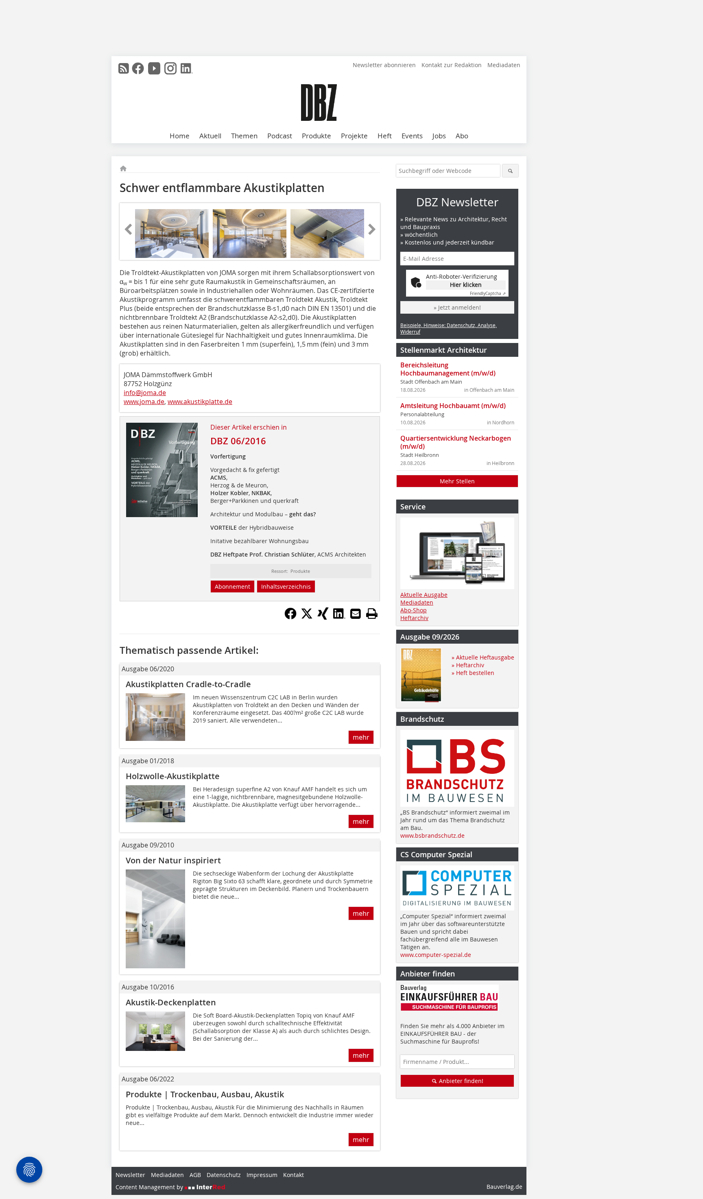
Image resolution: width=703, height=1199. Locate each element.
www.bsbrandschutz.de (432, 835)
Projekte (354, 135)
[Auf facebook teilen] (290, 617)
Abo (462, 135)
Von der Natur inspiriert (173, 860)
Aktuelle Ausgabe (424, 594)
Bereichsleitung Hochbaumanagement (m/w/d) (448, 369)
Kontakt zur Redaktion (451, 65)
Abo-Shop (413, 610)
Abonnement (232, 586)
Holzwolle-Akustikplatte (173, 776)
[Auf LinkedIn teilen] (339, 617)
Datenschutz (224, 1175)
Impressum (262, 1175)
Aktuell (210, 135)
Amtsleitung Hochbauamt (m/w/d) (453, 405)
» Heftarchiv (468, 665)
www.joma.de (144, 401)
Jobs (439, 135)
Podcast (279, 135)
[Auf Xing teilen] (323, 617)
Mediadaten (503, 65)
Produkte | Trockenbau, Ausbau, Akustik (205, 1094)
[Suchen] (510, 170)
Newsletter (130, 1175)
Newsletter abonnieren (384, 65)
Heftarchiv (414, 618)
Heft (385, 135)
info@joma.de (145, 392)
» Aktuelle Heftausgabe (483, 657)
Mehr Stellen (457, 481)
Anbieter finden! (460, 1081)
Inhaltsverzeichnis (286, 586)
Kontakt (293, 1175)
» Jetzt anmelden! (457, 307)
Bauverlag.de (504, 1186)
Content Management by (150, 1187)
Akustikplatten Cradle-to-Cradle (188, 684)
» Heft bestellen (473, 673)
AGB (195, 1175)
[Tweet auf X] (307, 617)
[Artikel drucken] (372, 613)
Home (180, 135)
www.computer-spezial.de (435, 955)
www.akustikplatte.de (200, 401)
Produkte (316, 135)
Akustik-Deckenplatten (171, 1002)
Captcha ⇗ (488, 293)
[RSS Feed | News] (124, 68)
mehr (361, 737)
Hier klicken (466, 284)
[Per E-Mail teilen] (355, 613)
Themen (244, 135)
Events (412, 135)
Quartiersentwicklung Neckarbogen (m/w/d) (455, 442)
